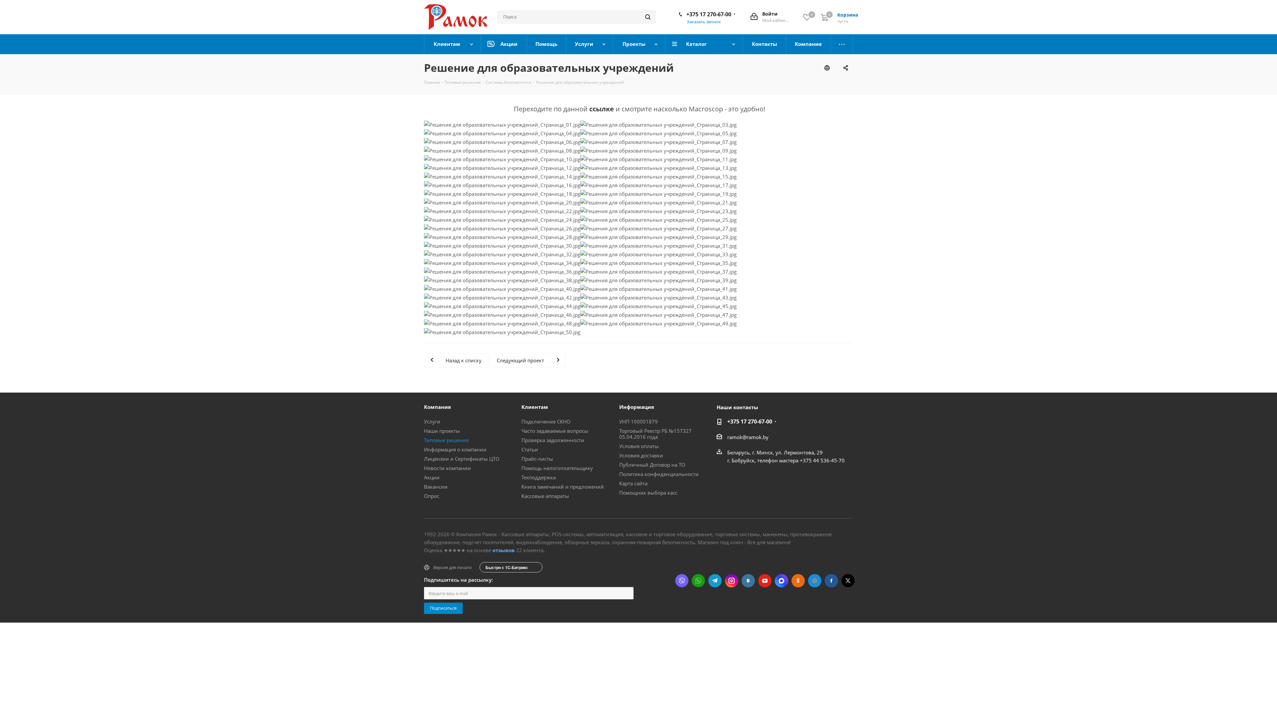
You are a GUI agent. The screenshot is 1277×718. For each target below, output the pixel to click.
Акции (432, 477)
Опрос (431, 496)
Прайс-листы (537, 458)
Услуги (432, 421)
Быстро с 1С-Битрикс (507, 567)
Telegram (715, 580)
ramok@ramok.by (748, 437)
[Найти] (648, 17)
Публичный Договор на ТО (652, 464)
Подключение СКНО (546, 421)
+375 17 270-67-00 (708, 14)
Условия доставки (641, 455)
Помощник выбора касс (648, 492)
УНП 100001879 (638, 421)
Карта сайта (633, 483)
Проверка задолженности (552, 440)
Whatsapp (698, 580)
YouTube (765, 580)
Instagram (731, 580)
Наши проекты (442, 430)
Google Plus (814, 580)
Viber (681, 580)
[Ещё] (842, 44)
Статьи (529, 449)
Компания (437, 407)
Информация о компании (455, 449)
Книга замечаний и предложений (562, 486)
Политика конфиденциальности (659, 474)
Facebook (831, 580)
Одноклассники (798, 580)
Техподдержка (538, 477)
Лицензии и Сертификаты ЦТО (461, 458)
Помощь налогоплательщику (557, 468)
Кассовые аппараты (545, 496)
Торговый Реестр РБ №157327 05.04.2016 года (655, 433)
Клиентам (534, 407)
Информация (636, 407)
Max (781, 580)
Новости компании (447, 468)
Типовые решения (446, 440)
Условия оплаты (639, 446)
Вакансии (436, 486)
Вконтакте (748, 580)
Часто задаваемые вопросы (554, 430)
